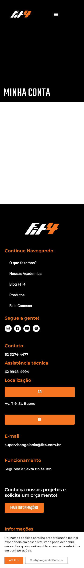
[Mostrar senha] (66, 171)
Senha (16, 170)
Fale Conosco (20, 306)
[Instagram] (8, 328)
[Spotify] (36, 328)
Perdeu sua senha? (25, 197)
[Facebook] (17, 328)
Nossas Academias (25, 273)
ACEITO (14, 560)
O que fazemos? (23, 263)
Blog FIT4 (17, 284)
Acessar (44, 186)
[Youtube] (26, 328)
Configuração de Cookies (46, 560)
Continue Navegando (29, 251)
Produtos (16, 295)
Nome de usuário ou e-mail (34, 147)
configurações (20, 550)
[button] (56, 14)
